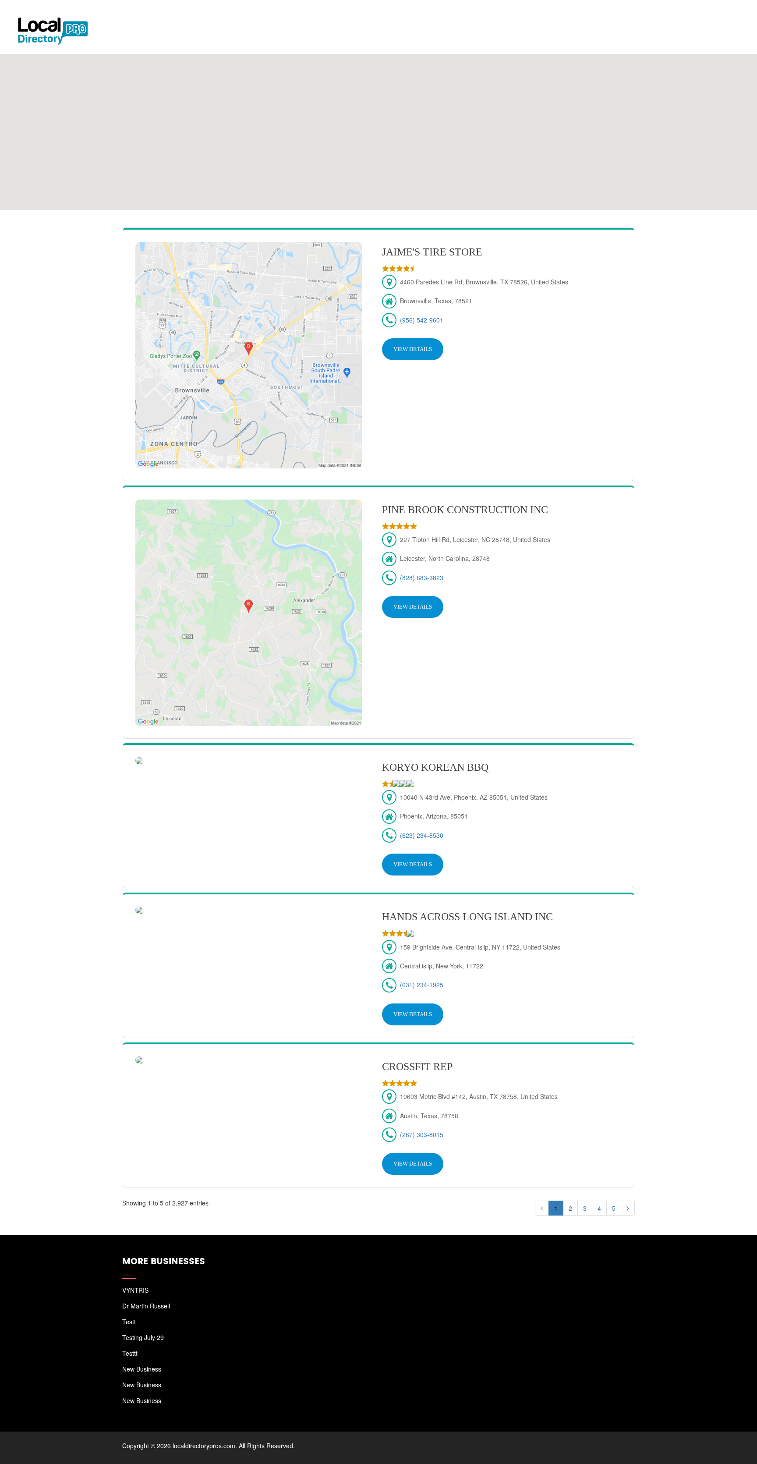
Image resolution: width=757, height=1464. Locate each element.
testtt (130, 1353)
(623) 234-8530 (421, 835)
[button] (378, 126)
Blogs (672, 17)
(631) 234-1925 (421, 984)
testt (129, 1321)
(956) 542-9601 (421, 319)
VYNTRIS (135, 1290)
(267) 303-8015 (421, 1134)
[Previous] (542, 1208)
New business (141, 1369)
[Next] (628, 1208)
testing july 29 (143, 1337)
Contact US (717, 17)
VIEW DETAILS (412, 349)
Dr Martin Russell (146, 1305)
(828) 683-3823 (421, 577)
